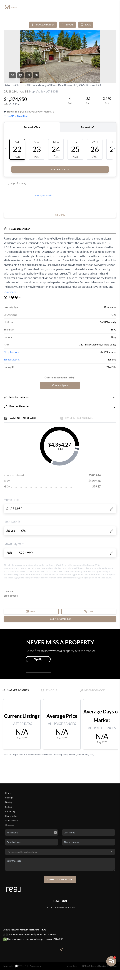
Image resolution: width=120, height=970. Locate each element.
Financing (10, 811)
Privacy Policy (72, 966)
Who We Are (11, 820)
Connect (9, 825)
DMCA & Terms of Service (94, 966)
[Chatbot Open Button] (111, 961)
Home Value (11, 816)
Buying (8, 802)
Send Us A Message (60, 879)
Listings (9, 797)
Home (8, 793)
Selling (8, 807)
